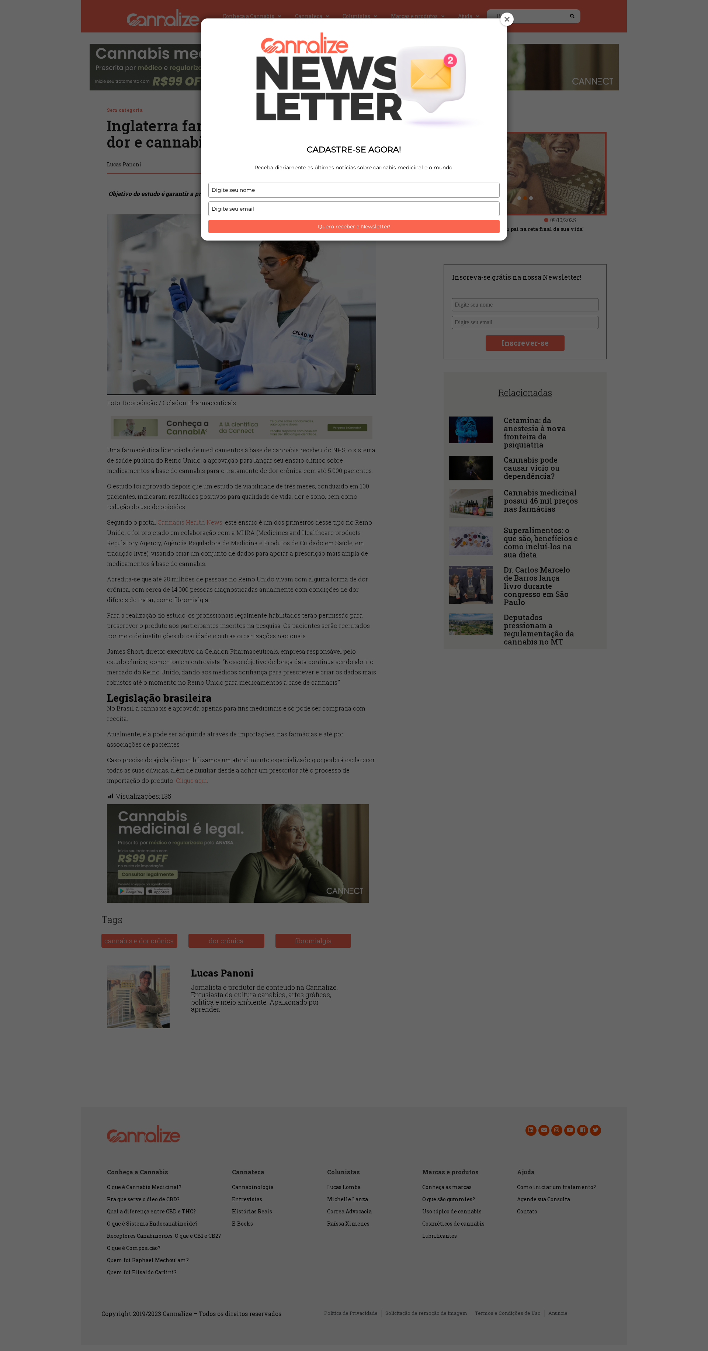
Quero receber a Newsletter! (354, 226)
